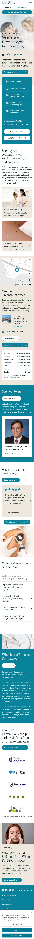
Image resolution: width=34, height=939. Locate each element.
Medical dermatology (18, 81)
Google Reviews (17, 55)
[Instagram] (9, 890)
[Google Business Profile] (13, 890)
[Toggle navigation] (30, 3)
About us (7, 665)
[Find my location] (29, 280)
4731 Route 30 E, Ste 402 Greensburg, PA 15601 (20, 323)
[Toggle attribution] (30, 284)
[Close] (32, 912)
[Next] (29, 501)
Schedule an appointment (17, 12)
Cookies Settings (17, 924)
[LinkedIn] (6, 890)
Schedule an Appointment (9, 895)
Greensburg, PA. (9, 7)
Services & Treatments (8, 900)
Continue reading (10, 880)
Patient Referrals (7, 904)
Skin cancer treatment (18, 88)
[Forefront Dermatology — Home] (8, 3)
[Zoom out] (29, 276)
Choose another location (21, 7)
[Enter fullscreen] (29, 260)
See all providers (10, 398)
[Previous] (4, 501)
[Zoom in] (29, 273)
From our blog (7, 848)
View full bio (9, 453)
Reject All (17, 930)
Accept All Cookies (17, 935)
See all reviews (9, 480)
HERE (27, 284)
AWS (23, 284)
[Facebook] (3, 890)
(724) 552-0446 (18, 326)
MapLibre (17, 284)
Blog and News (6, 909)
